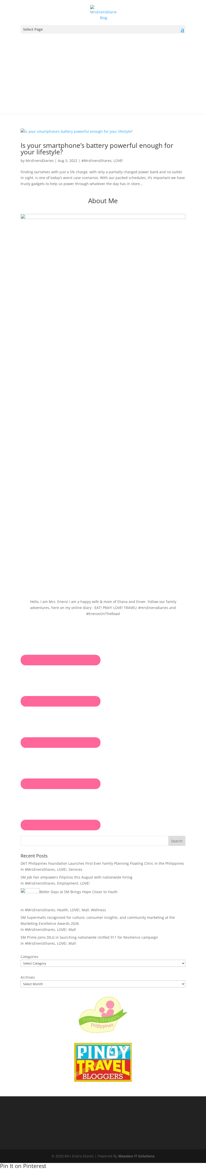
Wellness (98, 909)
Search (177, 841)
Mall (85, 909)
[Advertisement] (103, 71)
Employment (67, 883)
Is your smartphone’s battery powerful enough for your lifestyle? (97, 148)
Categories (29, 956)
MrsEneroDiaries (40, 160)
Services (75, 869)
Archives (28, 977)
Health (62, 909)
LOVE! (118, 160)
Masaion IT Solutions (136, 1156)
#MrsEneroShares (96, 160)
